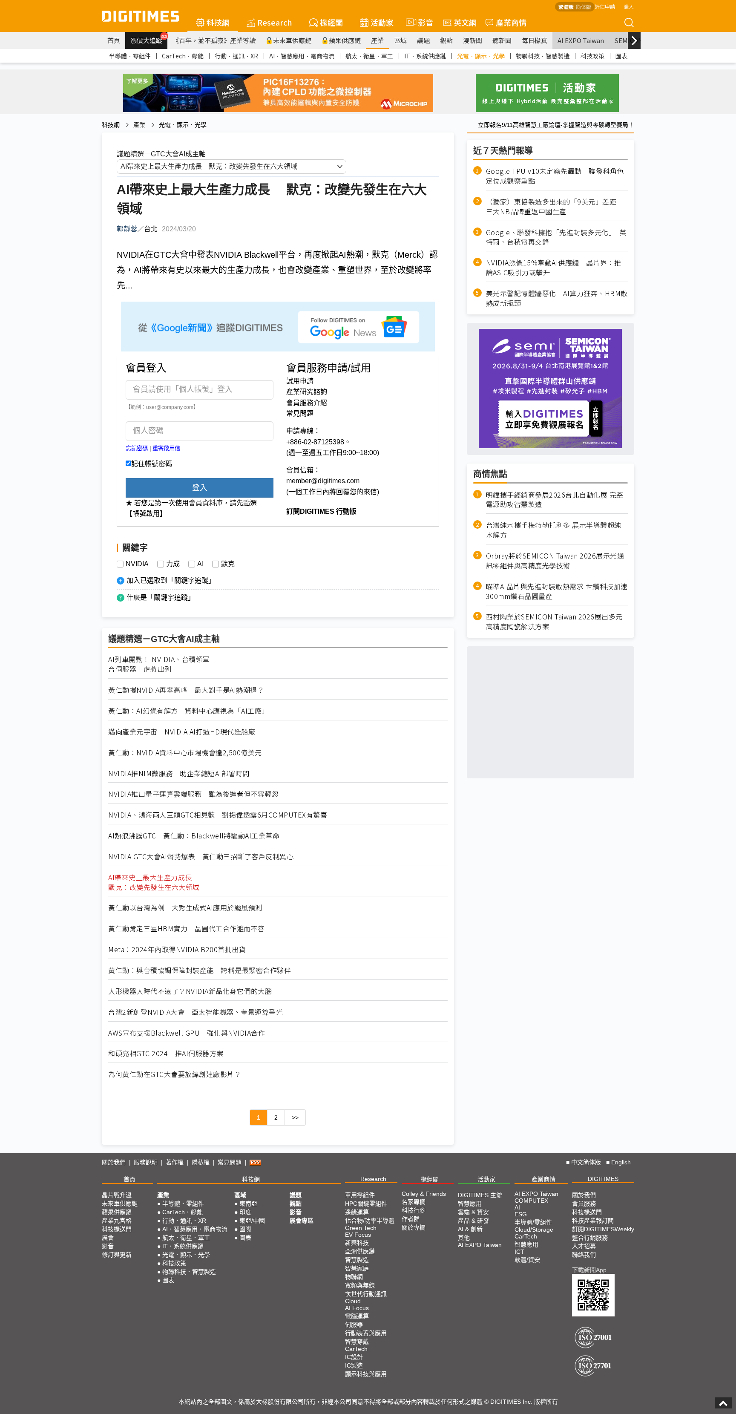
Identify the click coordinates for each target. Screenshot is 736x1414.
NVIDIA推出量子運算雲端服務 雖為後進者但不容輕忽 (193, 794)
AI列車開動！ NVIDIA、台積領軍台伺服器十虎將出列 (159, 664)
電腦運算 (357, 1316)
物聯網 (354, 1276)
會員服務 (584, 1203)
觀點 (446, 40)
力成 (173, 564)
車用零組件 (360, 1195)
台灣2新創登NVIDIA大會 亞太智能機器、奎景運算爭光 (195, 1012)
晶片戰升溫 (117, 1195)
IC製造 (354, 1365)
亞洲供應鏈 (360, 1251)
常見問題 (299, 413)
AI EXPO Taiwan (581, 40)
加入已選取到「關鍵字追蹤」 (170, 580)
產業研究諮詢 (306, 391)
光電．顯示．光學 (481, 56)
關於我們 (114, 1162)
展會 (108, 1237)
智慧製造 (357, 1259)
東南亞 (248, 1203)
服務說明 (146, 1162)
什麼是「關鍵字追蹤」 (160, 597)
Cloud (353, 1301)
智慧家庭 (357, 1268)
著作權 (175, 1162)
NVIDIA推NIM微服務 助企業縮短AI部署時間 (179, 773)
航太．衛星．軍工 (369, 56)
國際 (245, 1229)
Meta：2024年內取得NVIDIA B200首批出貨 (177, 949)
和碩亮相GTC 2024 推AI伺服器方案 (166, 1053)
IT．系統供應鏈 (425, 56)
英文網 (465, 22)
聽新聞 (502, 40)
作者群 (411, 1218)
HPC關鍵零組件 (366, 1203)
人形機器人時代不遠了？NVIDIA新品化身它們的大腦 (190, 991)
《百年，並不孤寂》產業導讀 (214, 40)
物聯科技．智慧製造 (542, 56)
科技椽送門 (117, 1229)
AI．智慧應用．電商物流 (301, 56)
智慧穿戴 (357, 1341)
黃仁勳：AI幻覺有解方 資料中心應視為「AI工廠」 (188, 711)
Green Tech (361, 1227)
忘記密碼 (137, 448)
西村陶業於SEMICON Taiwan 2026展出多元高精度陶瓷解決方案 (554, 621)
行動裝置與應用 (366, 1333)
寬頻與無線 (360, 1285)
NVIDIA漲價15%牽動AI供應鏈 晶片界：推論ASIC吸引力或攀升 (553, 267)
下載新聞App (589, 1270)
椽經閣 (331, 22)
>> (295, 1117)
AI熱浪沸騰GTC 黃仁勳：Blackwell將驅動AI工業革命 (193, 836)
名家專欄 (414, 1201)
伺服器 (354, 1324)
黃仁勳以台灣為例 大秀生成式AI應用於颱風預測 (185, 908)
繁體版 (566, 6)
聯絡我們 (584, 1254)
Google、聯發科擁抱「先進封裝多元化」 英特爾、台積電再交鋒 (556, 237)
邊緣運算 (357, 1212)
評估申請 (605, 6)
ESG (521, 1214)
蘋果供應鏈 (345, 40)
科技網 (218, 22)
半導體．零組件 (130, 56)
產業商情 (511, 22)
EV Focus (358, 1234)
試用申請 (299, 381)
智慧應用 (470, 1203)
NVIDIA (137, 564)
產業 (377, 40)
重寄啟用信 (166, 448)
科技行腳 (414, 1210)
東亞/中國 (252, 1220)
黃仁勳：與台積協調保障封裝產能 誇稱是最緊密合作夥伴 (199, 970)
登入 (629, 6)
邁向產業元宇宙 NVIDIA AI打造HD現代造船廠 (181, 732)
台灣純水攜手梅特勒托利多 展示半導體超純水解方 (553, 530)
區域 (400, 40)
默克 (228, 564)
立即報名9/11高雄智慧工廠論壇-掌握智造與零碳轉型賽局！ (556, 124)
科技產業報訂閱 (593, 1220)
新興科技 (357, 1242)
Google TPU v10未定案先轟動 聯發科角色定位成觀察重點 (555, 176)
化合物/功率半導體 (369, 1220)
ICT (519, 1251)
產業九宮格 (117, 1220)
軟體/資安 (527, 1259)
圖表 (621, 56)
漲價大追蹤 (148, 39)
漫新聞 (472, 40)
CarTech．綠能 (183, 56)
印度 (245, 1212)
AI (200, 564)
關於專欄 (414, 1227)
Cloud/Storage (534, 1229)
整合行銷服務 (590, 1237)
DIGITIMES (603, 1178)
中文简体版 (586, 1162)
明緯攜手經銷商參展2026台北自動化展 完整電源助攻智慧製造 (555, 499)
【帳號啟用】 (146, 513)
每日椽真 (534, 40)
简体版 (583, 6)
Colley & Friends (424, 1193)
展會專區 (301, 1220)
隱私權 (201, 1162)
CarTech (356, 1348)
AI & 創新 (470, 1229)
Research (274, 22)
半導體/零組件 (533, 1222)
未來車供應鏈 (292, 40)
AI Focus (357, 1308)
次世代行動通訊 (366, 1293)
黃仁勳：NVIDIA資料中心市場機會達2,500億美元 (185, 752)
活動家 (382, 22)
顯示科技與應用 (366, 1374)
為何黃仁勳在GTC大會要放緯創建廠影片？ (174, 1074)
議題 (423, 40)
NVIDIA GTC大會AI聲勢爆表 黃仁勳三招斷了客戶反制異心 (200, 856)
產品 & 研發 (473, 1220)
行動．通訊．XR (236, 56)
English (621, 1162)
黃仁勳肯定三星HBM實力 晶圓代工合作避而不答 (186, 928)
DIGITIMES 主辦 (480, 1195)
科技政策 (592, 56)
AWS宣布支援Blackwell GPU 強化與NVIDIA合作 (186, 1033)
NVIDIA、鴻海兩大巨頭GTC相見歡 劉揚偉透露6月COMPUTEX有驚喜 (217, 815)
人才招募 (584, 1246)
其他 (464, 1237)
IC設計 (354, 1357)
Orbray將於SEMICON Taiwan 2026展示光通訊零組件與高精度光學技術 (555, 560)
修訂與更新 (117, 1254)
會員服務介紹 (306, 402)
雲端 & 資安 (473, 1212)
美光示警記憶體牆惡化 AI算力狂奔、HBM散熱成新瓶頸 (557, 298)
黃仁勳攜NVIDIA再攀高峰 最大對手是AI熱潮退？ (186, 690)
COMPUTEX (531, 1200)
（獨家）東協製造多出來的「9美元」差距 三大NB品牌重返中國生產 (555, 206)
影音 (422, 22)
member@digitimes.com (322, 480)
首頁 (113, 40)
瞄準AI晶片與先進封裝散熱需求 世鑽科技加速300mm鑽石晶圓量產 (557, 591)
